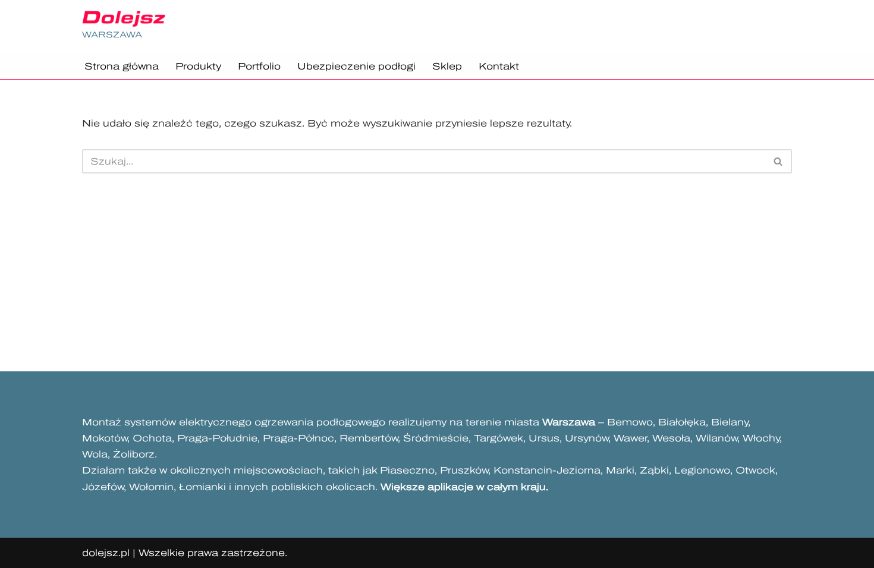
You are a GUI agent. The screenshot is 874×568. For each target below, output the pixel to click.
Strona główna (121, 66)
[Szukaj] (778, 161)
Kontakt (499, 66)
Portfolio (259, 66)
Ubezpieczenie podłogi (356, 66)
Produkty (198, 66)
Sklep (447, 66)
